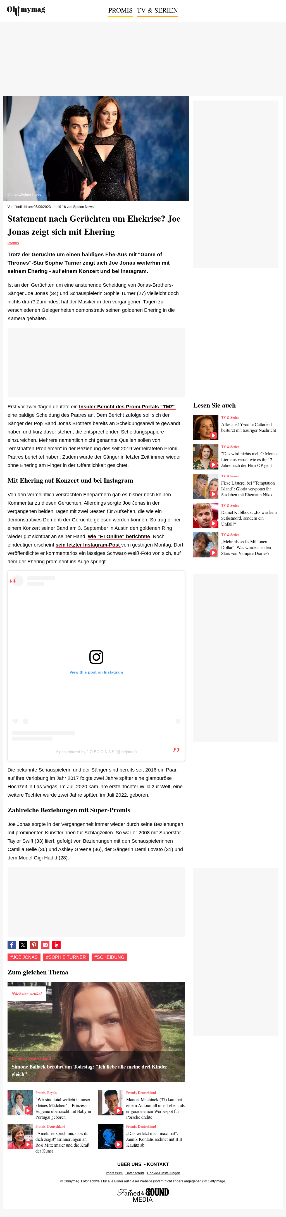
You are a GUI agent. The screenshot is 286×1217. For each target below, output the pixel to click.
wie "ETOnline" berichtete (119, 536)
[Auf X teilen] (23, 945)
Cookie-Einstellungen (163, 1173)
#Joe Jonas (24, 957)
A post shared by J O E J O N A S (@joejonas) (96, 751)
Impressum (114, 1173)
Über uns (129, 1164)
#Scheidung (109, 957)
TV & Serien (157, 10)
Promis (120, 10)
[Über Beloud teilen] (56, 945)
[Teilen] (34, 945)
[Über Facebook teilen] (12, 945)
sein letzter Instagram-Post (88, 545)
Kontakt (158, 1164)
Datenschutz (134, 1173)
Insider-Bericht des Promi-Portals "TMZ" (127, 406)
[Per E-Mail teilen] (45, 945)
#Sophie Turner (66, 957)
